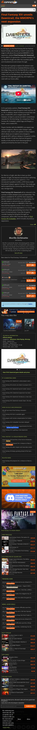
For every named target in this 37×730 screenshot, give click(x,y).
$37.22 (31, 295)
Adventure (13, 339)
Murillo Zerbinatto (20, 46)
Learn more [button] (6, 727)
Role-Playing (20, 339)
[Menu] (35, 2)
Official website (7, 337)
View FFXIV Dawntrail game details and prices (16, 372)
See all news (18, 253)
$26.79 (31, 288)
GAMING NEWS (9, 46)
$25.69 (31, 280)
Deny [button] (19, 719)
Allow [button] (28, 719)
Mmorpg (27, 339)
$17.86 (31, 265)
